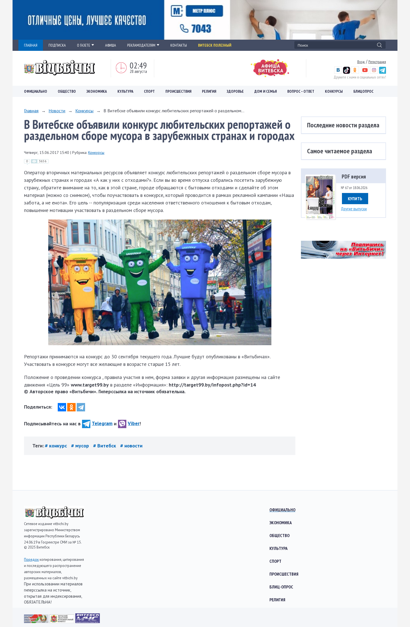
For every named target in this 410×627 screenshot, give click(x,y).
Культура (125, 91)
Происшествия (178, 91)
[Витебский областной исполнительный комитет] (62, 621)
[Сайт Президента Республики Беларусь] (37, 621)
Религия (209, 91)
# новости (131, 445)
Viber (133, 423)
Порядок (31, 559)
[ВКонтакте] (62, 407)
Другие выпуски (354, 208)
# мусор (80, 445)
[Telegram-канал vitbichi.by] (382, 72)
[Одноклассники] (71, 407)
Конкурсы (334, 91)
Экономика (96, 91)
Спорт (149, 91)
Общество (67, 91)
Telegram (102, 423)
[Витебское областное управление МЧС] (87, 621)
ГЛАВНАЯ (30, 45)
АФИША (110, 45)
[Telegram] (81, 407)
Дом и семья (265, 91)
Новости (57, 110)
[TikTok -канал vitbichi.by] (346, 72)
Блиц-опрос (281, 587)
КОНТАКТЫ (178, 45)
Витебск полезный (214, 45)
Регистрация (377, 61)
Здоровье (235, 91)
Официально (35, 91)
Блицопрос (363, 91)
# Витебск (105, 445)
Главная (31, 110)
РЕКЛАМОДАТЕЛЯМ (141, 45)
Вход (361, 61)
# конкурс (56, 445)
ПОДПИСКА (57, 45)
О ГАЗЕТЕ (83, 45)
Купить (355, 198)
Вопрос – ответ (300, 91)
